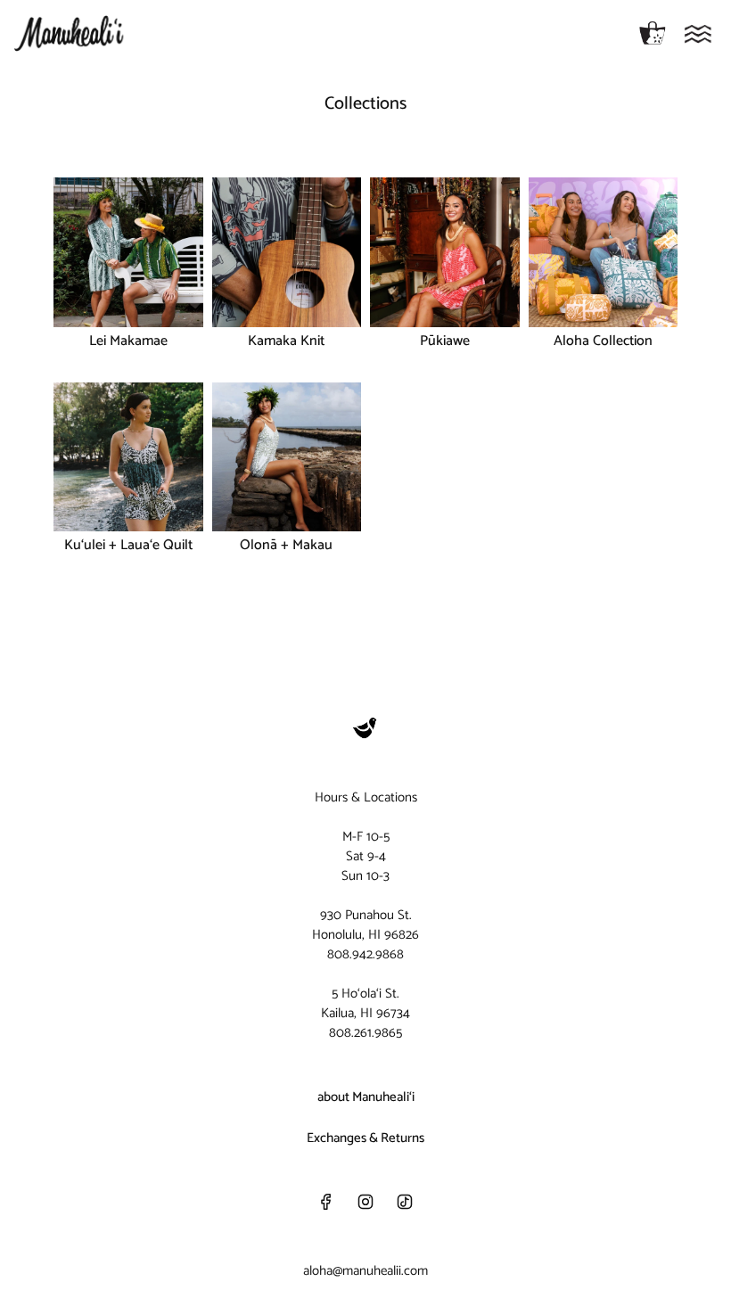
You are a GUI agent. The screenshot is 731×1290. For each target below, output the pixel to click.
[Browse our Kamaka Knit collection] (287, 252)
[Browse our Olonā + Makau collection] (287, 457)
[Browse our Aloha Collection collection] (603, 252)
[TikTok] (405, 1202)
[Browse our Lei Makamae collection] (128, 252)
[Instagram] (365, 1202)
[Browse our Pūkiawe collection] (445, 252)
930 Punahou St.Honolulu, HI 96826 (365, 925)
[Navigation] (698, 34)
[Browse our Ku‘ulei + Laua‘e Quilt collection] (128, 457)
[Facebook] (326, 1202)
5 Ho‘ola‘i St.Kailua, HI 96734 (365, 1003)
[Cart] (652, 34)
